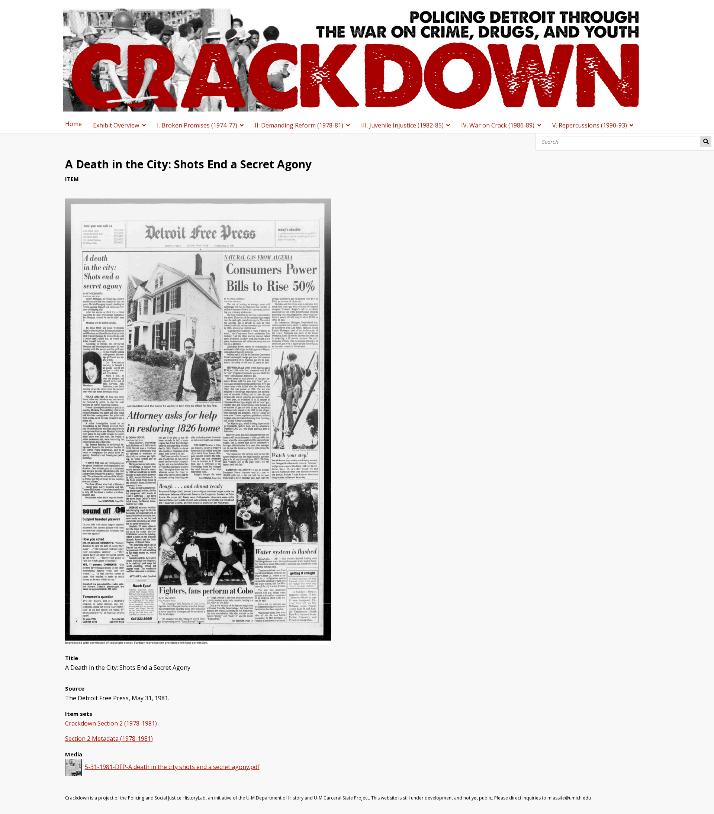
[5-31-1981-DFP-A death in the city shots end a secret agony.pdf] (198, 642)
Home (73, 124)
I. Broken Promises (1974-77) (197, 125)
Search (706, 141)
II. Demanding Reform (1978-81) (299, 125)
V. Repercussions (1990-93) (589, 125)
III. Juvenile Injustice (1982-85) (402, 125)
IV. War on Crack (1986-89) (497, 125)
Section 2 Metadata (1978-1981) (109, 738)
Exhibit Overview (116, 125)
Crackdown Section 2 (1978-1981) (111, 723)
